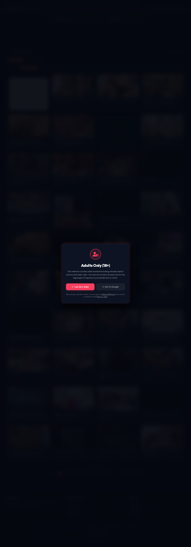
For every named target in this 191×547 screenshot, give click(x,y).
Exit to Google (112, 287)
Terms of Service (108, 294)
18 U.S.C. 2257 (102, 297)
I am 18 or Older (81, 287)
